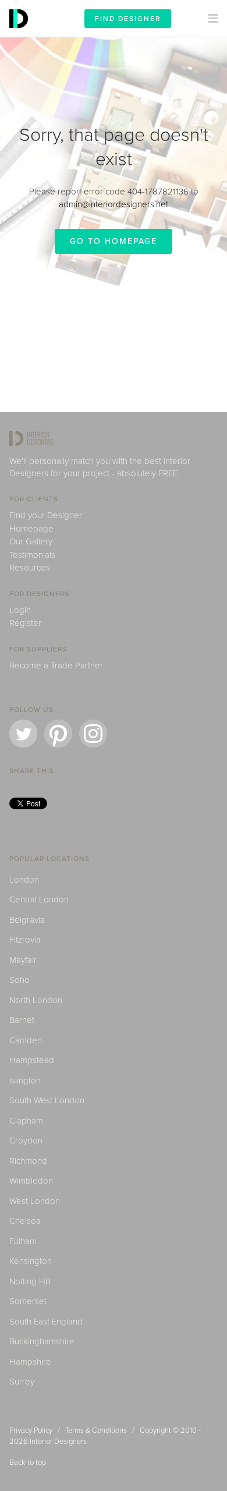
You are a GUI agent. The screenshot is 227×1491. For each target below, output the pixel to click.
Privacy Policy (30, 1430)
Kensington (30, 1261)
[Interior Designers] (20, 34)
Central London (39, 899)
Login (20, 610)
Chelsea (25, 1221)
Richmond (28, 1161)
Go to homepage (113, 241)
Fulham (23, 1241)
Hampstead (31, 1060)
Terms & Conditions (96, 1430)
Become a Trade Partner (56, 665)
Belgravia (27, 920)
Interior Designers (58, 1441)
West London (34, 1201)
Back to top (27, 1462)
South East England (46, 1321)
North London (35, 1000)
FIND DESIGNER (128, 19)
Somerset (28, 1301)
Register (25, 623)
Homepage (31, 528)
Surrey (21, 1381)
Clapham (26, 1120)
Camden (25, 1040)
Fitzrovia (25, 939)
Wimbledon (31, 1180)
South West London (46, 1100)
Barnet (21, 1020)
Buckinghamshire (42, 1341)
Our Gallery (30, 541)
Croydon (25, 1140)
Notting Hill (30, 1281)
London (24, 879)
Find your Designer (45, 515)
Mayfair (23, 960)
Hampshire (30, 1362)
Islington (25, 1080)
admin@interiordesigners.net (113, 204)
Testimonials (32, 555)
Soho (19, 980)
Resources (29, 567)
